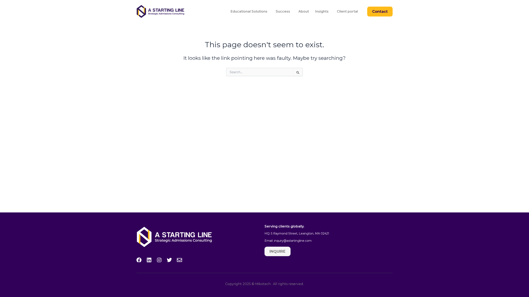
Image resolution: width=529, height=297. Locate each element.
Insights (322, 11)
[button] (250, 11)
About (303, 11)
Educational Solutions (249, 11)
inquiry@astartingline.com (293, 241)
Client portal (347, 11)
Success (283, 11)
